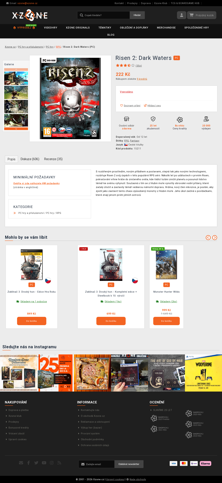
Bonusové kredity (19, 427)
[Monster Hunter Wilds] (166, 264)
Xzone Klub (160, 3)
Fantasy (134, 140)
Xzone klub (15, 416)
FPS (126, 140)
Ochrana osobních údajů (95, 445)
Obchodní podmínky (92, 439)
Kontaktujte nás (90, 410)
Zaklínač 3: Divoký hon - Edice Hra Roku (31, 291)
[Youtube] (44, 463)
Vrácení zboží (17, 433)
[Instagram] (51, 463)
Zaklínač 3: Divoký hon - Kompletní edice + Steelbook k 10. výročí (111, 293)
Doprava (146, 3)
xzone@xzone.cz (24, 3)
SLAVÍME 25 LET (162, 410)
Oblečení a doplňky (134, 27)
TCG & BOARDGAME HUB (185, 3)
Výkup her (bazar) (91, 427)
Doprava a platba (19, 410)
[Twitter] (36, 463)
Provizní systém (90, 433)
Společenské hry (196, 27)
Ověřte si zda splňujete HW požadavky (36, 183)
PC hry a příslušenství (31, 213)
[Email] (21, 463)
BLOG (111, 34)
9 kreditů (142, 79)
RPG (58, 213)
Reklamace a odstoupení (95, 422)
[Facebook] (28, 463)
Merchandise (166, 27)
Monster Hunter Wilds (166, 291)
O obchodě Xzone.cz (93, 416)
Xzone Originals (78, 27)
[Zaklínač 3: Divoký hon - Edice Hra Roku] (32, 264)
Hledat (137, 15)
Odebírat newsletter (128, 464)
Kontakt (119, 3)
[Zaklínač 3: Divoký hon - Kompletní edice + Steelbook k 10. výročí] (111, 264)
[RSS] (59, 463)
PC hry (50, 213)
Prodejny (132, 3)
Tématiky (104, 27)
